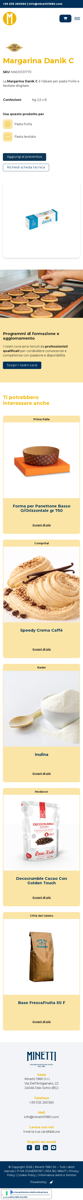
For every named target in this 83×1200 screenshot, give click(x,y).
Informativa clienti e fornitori (57, 1175)
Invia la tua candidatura (41, 1131)
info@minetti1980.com (45, 4)
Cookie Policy (27, 1175)
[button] (65, 18)
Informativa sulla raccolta (15, 1197)
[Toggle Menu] (77, 18)
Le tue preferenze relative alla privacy (30, 1192)
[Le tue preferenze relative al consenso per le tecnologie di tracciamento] (6, 1193)
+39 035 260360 (14, 4)
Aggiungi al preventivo (24, 157)
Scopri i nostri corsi (22, 365)
